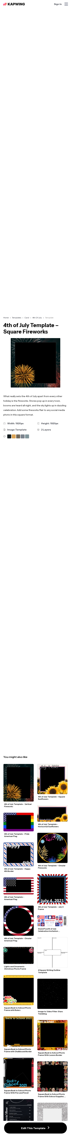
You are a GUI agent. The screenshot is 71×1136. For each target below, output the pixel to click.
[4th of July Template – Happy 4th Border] (18, 854)
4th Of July (37, 317)
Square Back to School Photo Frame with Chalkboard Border (18, 1050)
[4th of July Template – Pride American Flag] (18, 822)
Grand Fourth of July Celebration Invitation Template (48, 930)
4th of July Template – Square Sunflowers (51, 798)
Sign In (58, 4)
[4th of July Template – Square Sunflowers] (52, 779)
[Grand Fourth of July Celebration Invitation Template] (52, 920)
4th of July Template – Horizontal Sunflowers (48, 825)
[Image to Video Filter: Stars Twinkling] (52, 994)
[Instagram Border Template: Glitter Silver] (52, 1118)
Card (26, 317)
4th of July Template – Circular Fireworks (52, 866)
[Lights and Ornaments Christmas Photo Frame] (18, 955)
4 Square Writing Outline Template (49, 971)
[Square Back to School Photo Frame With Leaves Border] (52, 1035)
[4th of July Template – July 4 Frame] (52, 889)
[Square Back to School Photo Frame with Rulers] (18, 990)
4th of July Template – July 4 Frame (51, 908)
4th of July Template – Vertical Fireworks (18, 805)
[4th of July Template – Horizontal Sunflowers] (52, 813)
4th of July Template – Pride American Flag (17, 835)
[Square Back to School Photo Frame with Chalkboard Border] (18, 1031)
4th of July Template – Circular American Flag (18, 939)
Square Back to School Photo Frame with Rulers (17, 1009)
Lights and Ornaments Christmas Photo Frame (15, 967)
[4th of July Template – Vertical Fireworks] (18, 783)
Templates (16, 317)
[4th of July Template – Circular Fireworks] (52, 848)
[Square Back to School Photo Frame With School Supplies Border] (52, 1076)
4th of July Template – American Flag (14, 898)
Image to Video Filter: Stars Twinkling (50, 1012)
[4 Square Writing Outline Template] (52, 952)
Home (6, 317)
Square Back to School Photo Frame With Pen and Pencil (17, 1091)
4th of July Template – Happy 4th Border (17, 870)
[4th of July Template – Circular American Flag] (18, 921)
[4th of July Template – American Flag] (18, 885)
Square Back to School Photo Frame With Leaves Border (51, 1054)
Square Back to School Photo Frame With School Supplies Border (51, 1095)
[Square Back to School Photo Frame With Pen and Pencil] (18, 1073)
